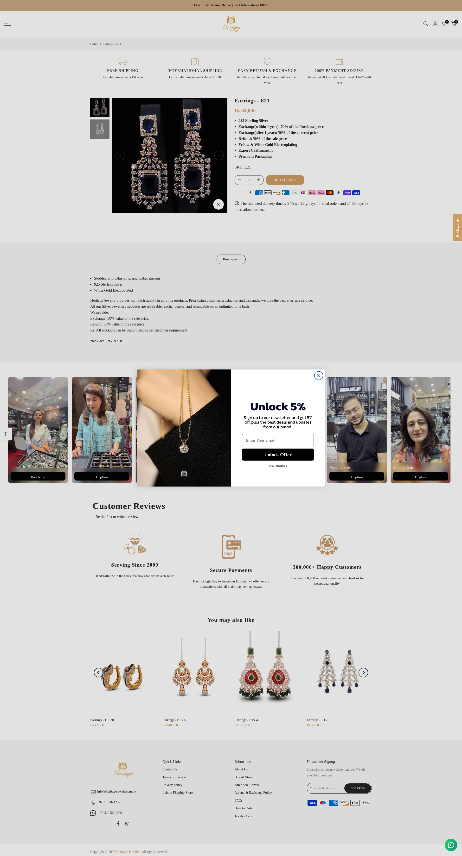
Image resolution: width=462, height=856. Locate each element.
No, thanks (278, 466)
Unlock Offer (278, 454)
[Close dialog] (318, 375)
